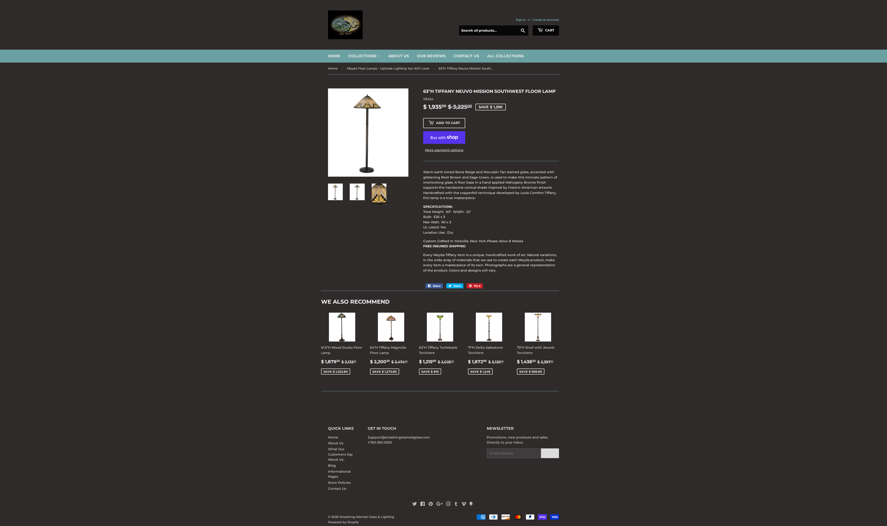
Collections (362, 56)
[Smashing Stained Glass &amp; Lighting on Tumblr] (456, 504)
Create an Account (545, 19)
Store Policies (339, 483)
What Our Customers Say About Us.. (340, 454)
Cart (549, 30)
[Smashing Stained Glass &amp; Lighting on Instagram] (448, 504)
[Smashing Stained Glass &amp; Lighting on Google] (439, 504)
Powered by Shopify (343, 522)
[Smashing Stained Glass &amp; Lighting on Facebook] (422, 504)
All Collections (505, 56)
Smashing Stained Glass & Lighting (366, 517)
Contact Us (466, 56)
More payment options (444, 150)
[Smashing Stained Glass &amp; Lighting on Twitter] (414, 504)
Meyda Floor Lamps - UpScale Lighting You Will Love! (388, 68)
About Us (398, 56)
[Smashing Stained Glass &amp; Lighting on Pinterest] (430, 504)
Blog (332, 465)
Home (334, 56)
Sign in (521, 19)
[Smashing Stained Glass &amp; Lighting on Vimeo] (464, 504)
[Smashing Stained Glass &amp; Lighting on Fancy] (471, 504)
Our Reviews (431, 56)
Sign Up (550, 453)
